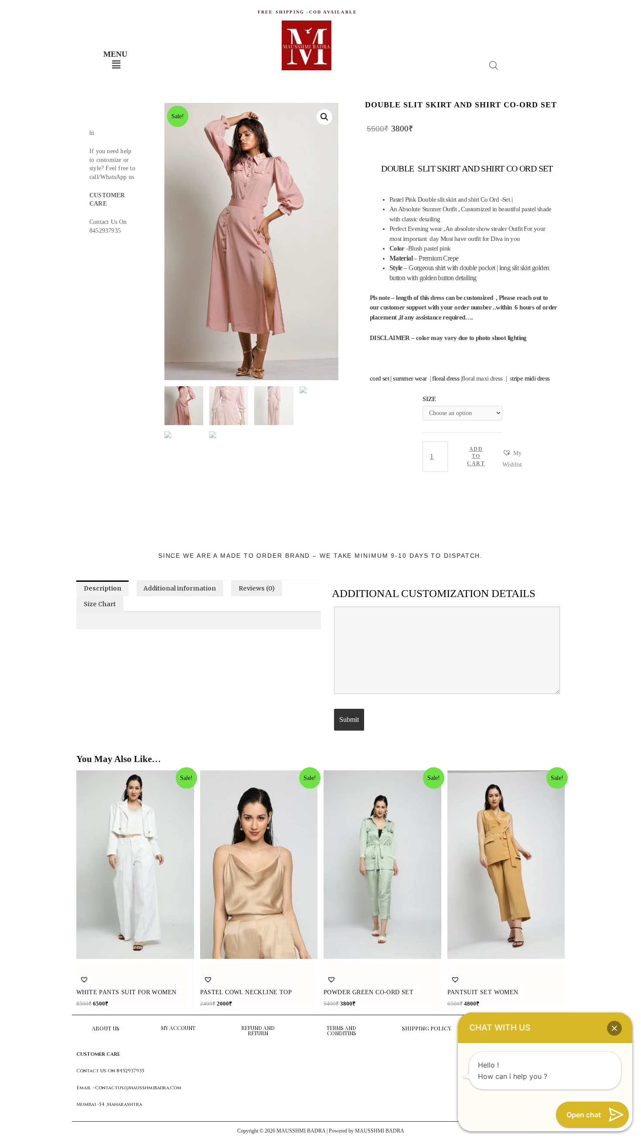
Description (102, 588)
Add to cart (476, 456)
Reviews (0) (257, 588)
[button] (512, 459)
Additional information (179, 588)
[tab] (102, 588)
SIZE (429, 399)
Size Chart (100, 604)
